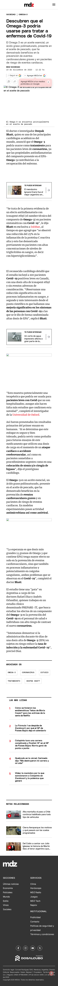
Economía (8, 888)
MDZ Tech (35, 901)
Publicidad (35, 917)
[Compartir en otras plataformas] (15, 81)
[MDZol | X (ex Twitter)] (40, 948)
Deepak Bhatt (33, 681)
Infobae (35, 226)
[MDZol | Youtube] (32, 948)
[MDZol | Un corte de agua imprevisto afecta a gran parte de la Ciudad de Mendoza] (49, 337)
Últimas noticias (11, 884)
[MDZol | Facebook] (18, 948)
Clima (33, 884)
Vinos (6, 905)
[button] (53, 5)
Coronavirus (28, 672)
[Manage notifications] (51, 973)
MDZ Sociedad (13, 67)
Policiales (7, 892)
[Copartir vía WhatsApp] (9, 81)
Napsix (33, 905)
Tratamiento (14, 681)
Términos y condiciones (42, 934)
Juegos (34, 896)
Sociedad (10, 15)
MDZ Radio (35, 892)
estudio (44, 672)
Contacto (34, 921)
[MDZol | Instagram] (25, 948)
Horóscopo (35, 888)
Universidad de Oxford (26, 414)
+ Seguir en (13, 75)
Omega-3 (12, 672)
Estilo (5, 901)
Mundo (6, 896)
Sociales (7, 909)
